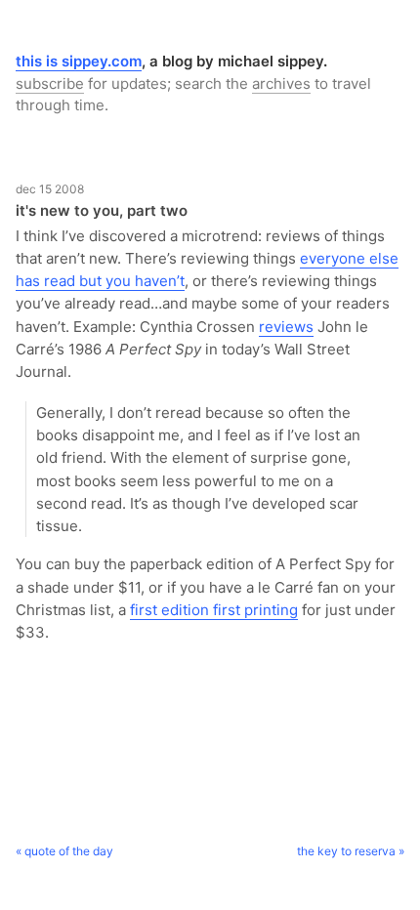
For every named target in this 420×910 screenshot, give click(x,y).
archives (281, 83)
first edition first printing (214, 609)
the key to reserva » (350, 851)
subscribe (50, 83)
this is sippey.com (79, 61)
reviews (286, 326)
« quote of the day (64, 851)
